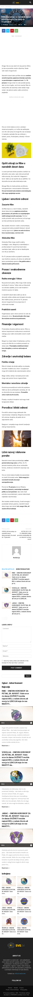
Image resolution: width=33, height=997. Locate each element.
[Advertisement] (16, 50)
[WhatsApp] (16, 31)
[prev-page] (3, 618)
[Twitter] (8, 31)
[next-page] (6, 618)
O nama (22, 988)
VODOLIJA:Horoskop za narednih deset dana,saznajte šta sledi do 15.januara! (9, 534)
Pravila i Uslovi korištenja (12, 989)
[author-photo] (16, 555)
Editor (3, 723)
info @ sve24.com (20, 973)
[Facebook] (4, 31)
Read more (5, 745)
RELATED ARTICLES (8, 569)
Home (2, 6)
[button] (30, 2)
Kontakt (16, 988)
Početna (10, 988)
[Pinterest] (12, 31)
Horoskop (8, 6)
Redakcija (5, 24)
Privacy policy (23, 989)
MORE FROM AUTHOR (23, 569)
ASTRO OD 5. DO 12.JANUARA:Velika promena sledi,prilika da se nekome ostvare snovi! (24, 535)
